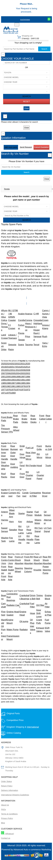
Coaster (12, 320)
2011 (13, 370)
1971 (3, 393)
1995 (3, 380)
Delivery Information (9, 790)
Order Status (6, 781)
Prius (27, 336)
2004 (18, 373)
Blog (3, 823)
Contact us (5, 838)
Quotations (25, 20)
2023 (13, 364)
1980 (18, 386)
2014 (27, 367)
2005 (13, 373)
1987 (13, 383)
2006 (8, 373)
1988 (8, 383)
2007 (3, 373)
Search (44, 49)
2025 (3, 364)
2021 (22, 364)
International (33, 727)
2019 (3, 367)
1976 (8, 390)
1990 (27, 380)
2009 (22, 370)
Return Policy (6, 786)
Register (27, 25)
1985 (22, 383)
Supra (21, 345)
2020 (27, 364)
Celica (4, 320)
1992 (18, 380)
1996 (27, 377)
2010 (18, 370)
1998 (18, 377)
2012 (8, 370)
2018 (8, 367)
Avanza (28, 314)
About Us (5, 805)
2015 (22, 367)
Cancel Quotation (41, 147)
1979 (22, 386)
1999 (13, 377)
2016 (18, 367)
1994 (8, 380)
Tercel (36, 345)
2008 (27, 370)
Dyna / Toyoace (4, 326)
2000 (8, 377)
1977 (3, 390)
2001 (3, 377)
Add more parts (10, 147)
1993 (13, 380)
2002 (27, 373)
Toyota (7, 189)
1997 (22, 377)
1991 (22, 380)
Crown (45, 320)
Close (26, 108)
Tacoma (29, 345)
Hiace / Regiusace (29, 326)
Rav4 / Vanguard (37, 336)
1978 (27, 386)
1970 (8, 393)
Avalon (21, 314)
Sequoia (12, 345)
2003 (22, 373)
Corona (28, 320)
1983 (3, 386)
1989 (3, 383)
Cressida (37, 320)
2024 (8, 364)
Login (35, 25)
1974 (18, 390)
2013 (3, 370)
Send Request (26, 147)
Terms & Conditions (9, 814)
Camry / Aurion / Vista (46, 313)
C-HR (36, 314)
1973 (22, 390)
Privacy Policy (7, 818)
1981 (13, 386)
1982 (8, 386)
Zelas (3, 349)
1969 (13, 393)
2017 (13, 367)
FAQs (3, 809)
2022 (18, 364)
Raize (11, 349)
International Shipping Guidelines (15, 795)
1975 (13, 390)
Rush (44, 336)
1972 (27, 390)
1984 (27, 383)
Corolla (21, 320)
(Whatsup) (9, 834)
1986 (18, 383)
